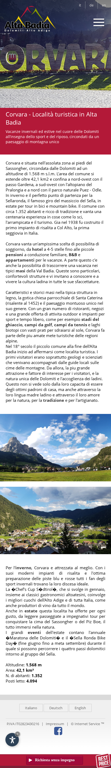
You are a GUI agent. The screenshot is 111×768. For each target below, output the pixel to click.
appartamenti (20, 260)
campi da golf (38, 324)
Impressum (55, 723)
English (80, 707)
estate (31, 610)
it (80, 5)
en (104, 5)
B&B (73, 254)
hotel (37, 249)
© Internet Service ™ (87, 723)
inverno (23, 567)
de (91, 5)
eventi (34, 632)
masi (20, 270)
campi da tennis (70, 324)
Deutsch (56, 707)
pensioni (14, 254)
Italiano (31, 707)
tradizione (53, 400)
